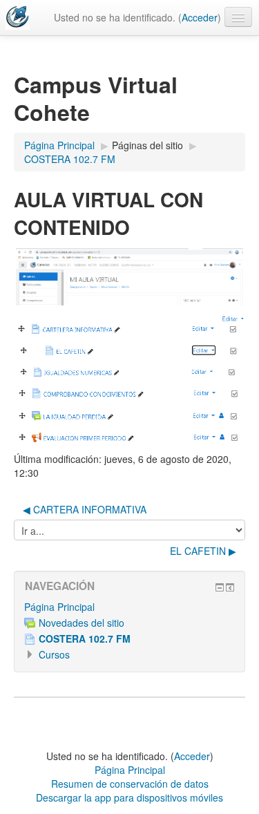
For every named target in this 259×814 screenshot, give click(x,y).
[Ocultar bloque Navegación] (219, 587)
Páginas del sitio (147, 145)
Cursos (54, 654)
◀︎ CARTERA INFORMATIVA (84, 509)
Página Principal (59, 607)
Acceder (200, 17)
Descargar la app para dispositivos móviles (129, 797)
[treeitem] (129, 607)
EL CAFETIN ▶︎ (203, 551)
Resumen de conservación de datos (130, 784)
